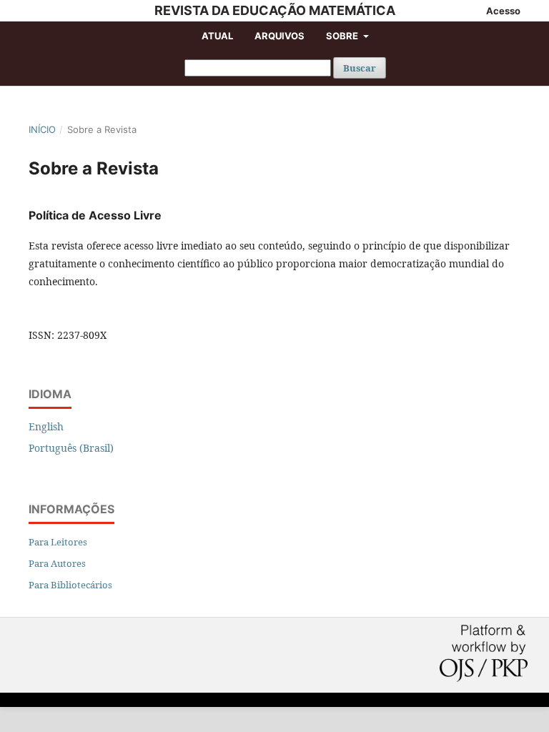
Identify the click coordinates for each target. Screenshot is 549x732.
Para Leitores (58, 541)
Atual (217, 35)
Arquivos (279, 35)
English (46, 426)
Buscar (359, 67)
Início (42, 129)
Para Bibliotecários (70, 584)
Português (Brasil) (71, 448)
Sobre (343, 35)
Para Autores (57, 563)
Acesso (503, 10)
